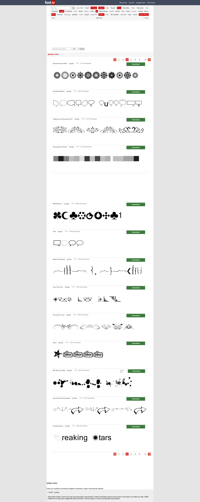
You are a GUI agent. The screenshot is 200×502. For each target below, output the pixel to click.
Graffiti (61, 11)
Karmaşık (67, 14)
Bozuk (87, 11)
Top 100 (131, 3)
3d (97, 11)
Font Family (151, 3)
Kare (107, 14)
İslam (53, 18)
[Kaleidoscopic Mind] (100, 75)
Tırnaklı (145, 18)
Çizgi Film (94, 14)
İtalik (122, 11)
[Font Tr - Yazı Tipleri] (50, 2)
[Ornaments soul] (100, 327)
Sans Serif (80, 8)
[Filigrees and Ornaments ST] (100, 131)
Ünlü (75, 11)
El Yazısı (94, 8)
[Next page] (149, 59)
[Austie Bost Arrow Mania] (100, 410)
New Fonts (123, 3)
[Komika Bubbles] (100, 103)
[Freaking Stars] (100, 438)
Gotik (81, 14)
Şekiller (71, 63)
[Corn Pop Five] (100, 299)
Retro (53, 14)
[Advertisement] (100, 187)
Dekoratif (123, 14)
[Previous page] (114, 59)
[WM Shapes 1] (100, 216)
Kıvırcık (134, 11)
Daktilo (135, 14)
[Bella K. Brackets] (100, 271)
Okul (133, 8)
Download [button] (135, 64)
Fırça (119, 8)
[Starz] (100, 355)
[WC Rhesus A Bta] (100, 382)
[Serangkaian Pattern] (100, 159)
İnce (147, 8)
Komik (112, 11)
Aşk (107, 8)
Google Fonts (140, 3)
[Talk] (100, 243)
